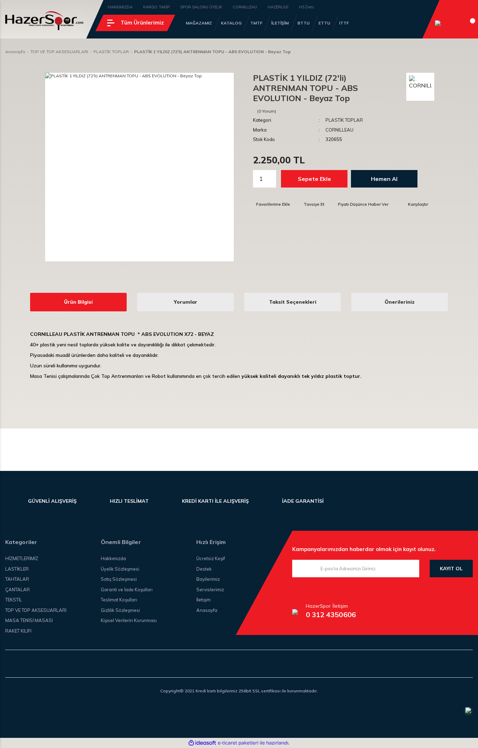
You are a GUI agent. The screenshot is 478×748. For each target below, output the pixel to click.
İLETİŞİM (280, 23)
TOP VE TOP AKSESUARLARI (35, 610)
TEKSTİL (13, 599)
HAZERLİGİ (278, 7)
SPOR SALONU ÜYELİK (201, 7)
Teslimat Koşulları (119, 599)
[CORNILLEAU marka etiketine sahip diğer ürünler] (420, 87)
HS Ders (306, 7)
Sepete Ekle (314, 178)
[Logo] (44, 20)
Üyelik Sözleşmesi (120, 569)
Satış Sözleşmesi (119, 579)
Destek (204, 569)
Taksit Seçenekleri (292, 302)
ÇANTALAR (17, 589)
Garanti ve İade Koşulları (127, 589)
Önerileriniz (400, 302)
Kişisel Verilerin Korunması (129, 620)
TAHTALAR (17, 579)
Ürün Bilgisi (78, 302)
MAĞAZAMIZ (199, 23)
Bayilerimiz (208, 579)
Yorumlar (185, 302)
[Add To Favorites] (271, 204)
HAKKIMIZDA (120, 7)
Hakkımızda (113, 558)
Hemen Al (384, 178)
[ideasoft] (202, 743)
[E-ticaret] (238, 743)
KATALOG (231, 23)
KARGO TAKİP (156, 7)
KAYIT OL (451, 568)
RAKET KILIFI (18, 631)
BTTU (303, 23)
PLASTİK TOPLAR (344, 120)
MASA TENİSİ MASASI (29, 620)
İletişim (203, 599)
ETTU (324, 23)
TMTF (256, 23)
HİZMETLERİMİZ (21, 558)
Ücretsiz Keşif (210, 558)
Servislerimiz (210, 589)
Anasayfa (206, 610)
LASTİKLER (17, 569)
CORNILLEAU (245, 7)
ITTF (344, 23)
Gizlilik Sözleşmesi (120, 610)
